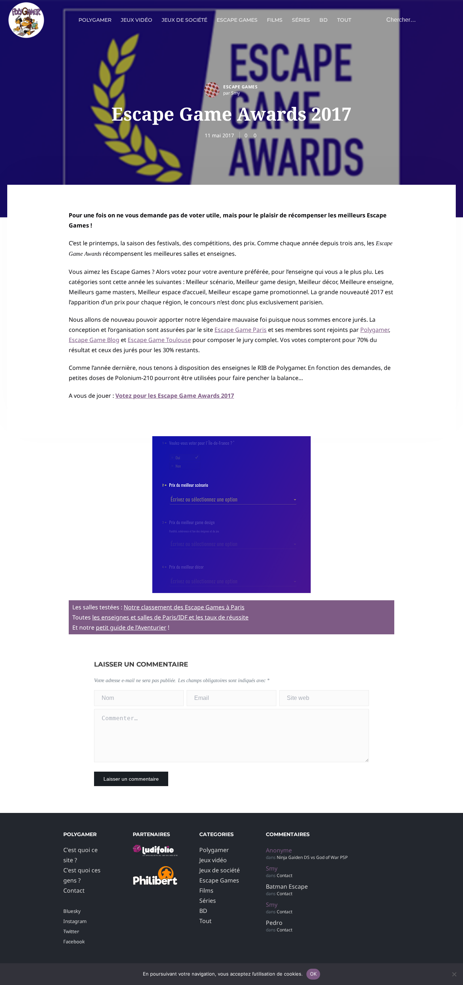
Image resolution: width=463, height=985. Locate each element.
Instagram (74, 921)
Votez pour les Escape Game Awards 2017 (174, 396)
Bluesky (72, 911)
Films (275, 20)
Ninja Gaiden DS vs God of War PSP (312, 857)
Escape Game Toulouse (159, 340)
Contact (74, 890)
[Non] (454, 974)
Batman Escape (287, 886)
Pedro (274, 923)
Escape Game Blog (94, 340)
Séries (301, 20)
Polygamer (94, 20)
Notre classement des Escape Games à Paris (184, 607)
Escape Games (237, 20)
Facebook (74, 941)
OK (313, 974)
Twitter (71, 931)
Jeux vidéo (136, 20)
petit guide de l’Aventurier (131, 627)
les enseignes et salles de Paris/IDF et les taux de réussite (170, 617)
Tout (344, 20)
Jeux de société (184, 20)
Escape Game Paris (240, 330)
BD (323, 20)
